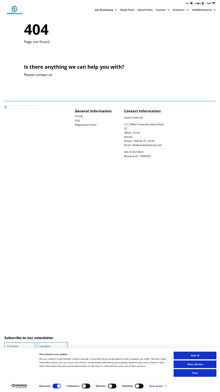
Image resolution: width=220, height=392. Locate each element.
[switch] (86, 386)
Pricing (79, 116)
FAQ (77, 120)
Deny (195, 373)
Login (198, 3)
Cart (209, 3)
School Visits (145, 10)
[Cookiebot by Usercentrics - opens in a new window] (19, 386)
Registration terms (86, 124)
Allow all (195, 355)
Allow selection (195, 364)
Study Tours (127, 10)
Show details (156, 386)
